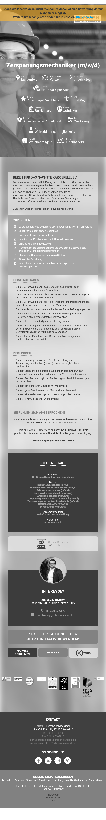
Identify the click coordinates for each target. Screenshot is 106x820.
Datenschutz (53, 797)
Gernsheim (34, 786)
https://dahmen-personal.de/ (60, 743)
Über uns (53, 652)
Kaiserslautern (49, 786)
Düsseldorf (31, 780)
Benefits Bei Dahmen (22, 652)
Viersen (100, 780)
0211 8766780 (55, 732)
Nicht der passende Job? (53, 636)
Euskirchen (45, 780)
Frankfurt (21, 786)
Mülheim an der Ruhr (82, 780)
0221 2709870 (57, 610)
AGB (53, 800)
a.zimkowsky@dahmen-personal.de (55, 615)
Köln (67, 780)
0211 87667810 (55, 736)
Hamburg (58, 780)
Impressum (53, 794)
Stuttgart (84, 786)
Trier (61, 786)
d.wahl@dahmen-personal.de (63, 422)
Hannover (47, 788)
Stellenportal (84, 17)
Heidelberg (72, 786)
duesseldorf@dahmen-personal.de (57, 739)
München (59, 788)
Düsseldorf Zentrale (13, 780)
